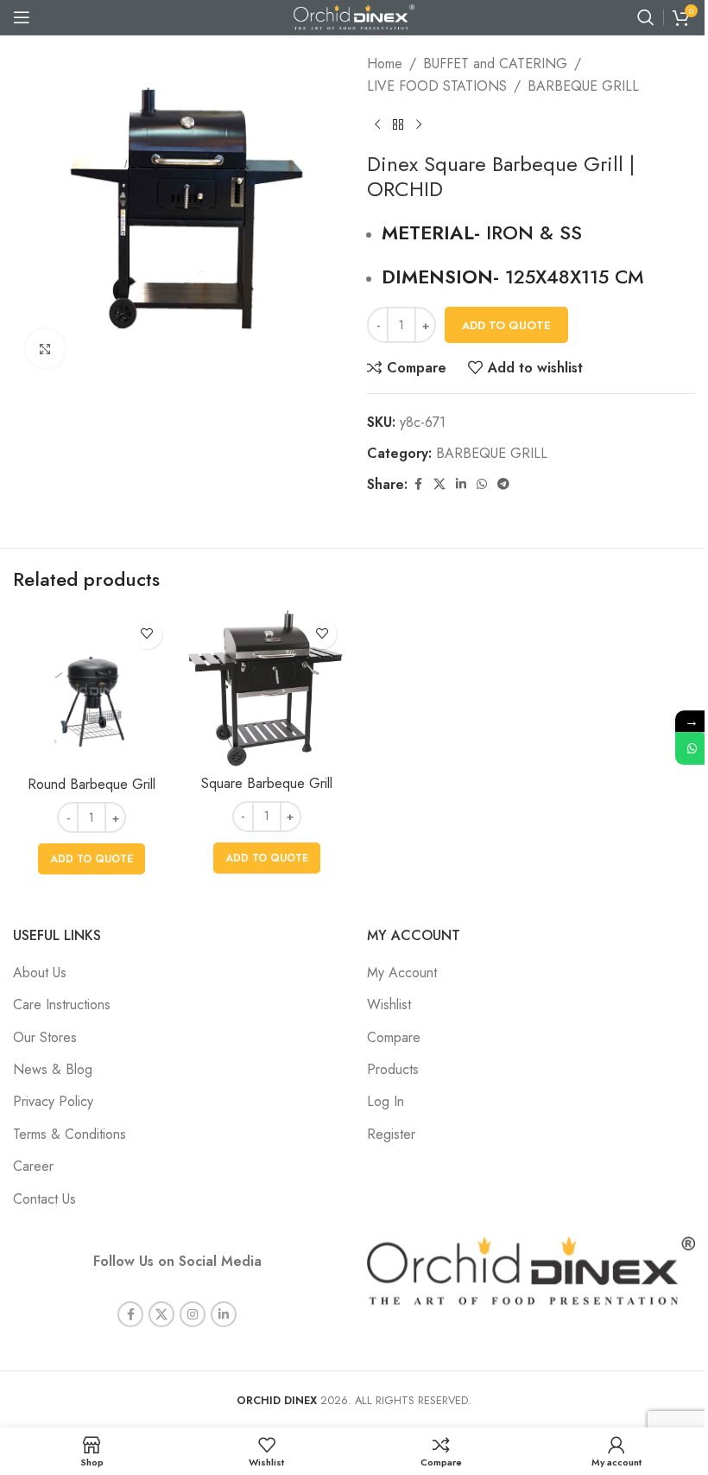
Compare (393, 1037)
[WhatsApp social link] (481, 484)
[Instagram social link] (192, 1314)
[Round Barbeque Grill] (92, 689)
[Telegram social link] (503, 484)
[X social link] (439, 484)
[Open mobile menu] (21, 17)
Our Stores (45, 1037)
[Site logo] (354, 16)
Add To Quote (506, 325)
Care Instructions (62, 1004)
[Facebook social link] (418, 484)
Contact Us (44, 1199)
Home (384, 63)
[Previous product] (377, 124)
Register (391, 1134)
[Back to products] (398, 124)
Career (33, 1166)
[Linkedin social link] (461, 484)
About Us (39, 972)
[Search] (646, 17)
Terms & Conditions (69, 1134)
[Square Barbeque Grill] (267, 688)
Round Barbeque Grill (91, 784)
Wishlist (389, 1004)
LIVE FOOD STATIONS (437, 86)
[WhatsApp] (691, 748)
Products (393, 1069)
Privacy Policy (53, 1101)
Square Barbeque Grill (266, 783)
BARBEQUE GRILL (583, 86)
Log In (385, 1101)
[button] (91, 858)
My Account (402, 972)
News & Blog (52, 1069)
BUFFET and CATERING (495, 63)
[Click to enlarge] (45, 348)
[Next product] (418, 124)
